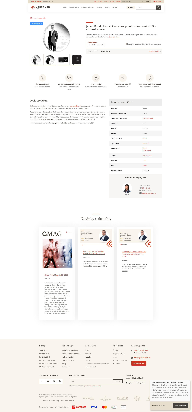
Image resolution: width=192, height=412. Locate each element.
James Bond (75, 106)
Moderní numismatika (87, 7)
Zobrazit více (113, 37)
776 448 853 (145, 188)
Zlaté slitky (43, 350)
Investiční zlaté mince (47, 360)
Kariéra (87, 360)
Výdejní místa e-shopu (70, 350)
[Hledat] (158, 7)
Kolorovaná (147, 151)
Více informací (154, 51)
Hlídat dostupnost (97, 45)
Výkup (106, 1)
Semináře (116, 364)
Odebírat (117, 381)
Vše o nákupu (98, 1)
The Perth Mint (148, 118)
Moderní (145, 143)
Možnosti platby (68, 357)
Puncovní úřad (90, 367)
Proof (144, 148)
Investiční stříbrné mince (48, 364)
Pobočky (88, 357)
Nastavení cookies (158, 405)
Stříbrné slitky (44, 354)
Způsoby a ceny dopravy (71, 354)
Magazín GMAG (119, 354)
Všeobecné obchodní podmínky (97, 364)
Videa (115, 357)
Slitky (64, 7)
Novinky (107, 7)
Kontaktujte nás (139, 363)
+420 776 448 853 (36, 1)
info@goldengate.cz (148, 193)
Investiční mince (74, 7)
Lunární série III (44, 357)
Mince (145, 138)
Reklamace (66, 367)
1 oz (144, 161)
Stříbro (145, 166)
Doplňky (99, 7)
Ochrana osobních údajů (51, 401)
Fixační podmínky (68, 360)
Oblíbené (115, 7)
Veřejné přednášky (120, 360)
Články (115, 350)
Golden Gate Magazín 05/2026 (56, 275)
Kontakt (118, 1)
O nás (112, 1)
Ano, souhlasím (180, 405)
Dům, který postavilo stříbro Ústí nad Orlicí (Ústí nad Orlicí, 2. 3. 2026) (134, 254)
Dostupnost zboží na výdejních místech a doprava (144, 44)
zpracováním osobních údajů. (92, 386)
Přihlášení (158, 1)
